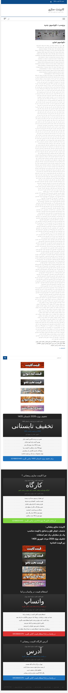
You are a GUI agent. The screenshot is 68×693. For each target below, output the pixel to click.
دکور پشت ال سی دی (58, 97)
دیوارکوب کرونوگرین (57, 317)
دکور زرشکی (49, 127)
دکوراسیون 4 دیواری (43, 196)
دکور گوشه (49, 165)
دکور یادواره (59, 188)
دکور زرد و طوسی (55, 127)
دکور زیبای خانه (49, 128)
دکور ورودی (44, 183)
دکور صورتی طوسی (58, 140)
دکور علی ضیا (47, 150)
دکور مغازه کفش (60, 173)
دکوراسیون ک (58, 266)
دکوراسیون (55, 193)
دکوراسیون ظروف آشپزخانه (57, 254)
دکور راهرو (61, 123)
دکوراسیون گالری (51, 269)
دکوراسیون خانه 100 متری (57, 221)
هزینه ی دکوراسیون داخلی (57, 339)
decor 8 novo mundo (55, 70)
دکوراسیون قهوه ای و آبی (46, 264)
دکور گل (38, 163)
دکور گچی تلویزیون (43, 163)
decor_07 (37, 75)
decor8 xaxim (57, 77)
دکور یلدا (43, 188)
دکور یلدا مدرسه (43, 190)
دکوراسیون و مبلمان (44, 291)
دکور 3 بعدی (56, 85)
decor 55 (58, 62)
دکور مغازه (55, 171)
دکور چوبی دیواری (45, 108)
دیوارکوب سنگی (60, 314)
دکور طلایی (51, 141)
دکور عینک (42, 150)
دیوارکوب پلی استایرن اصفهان (55, 311)
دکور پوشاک (54, 98)
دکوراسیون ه (59, 284)
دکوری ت (45, 299)
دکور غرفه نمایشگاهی (54, 153)
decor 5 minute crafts (56, 60)
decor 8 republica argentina (51, 72)
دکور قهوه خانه (54, 160)
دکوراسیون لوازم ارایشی (58, 274)
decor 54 (53, 62)
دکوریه (62, 301)
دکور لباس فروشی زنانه (50, 168)
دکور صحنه (50, 137)
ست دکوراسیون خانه (42, 327)
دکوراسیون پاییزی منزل (57, 213)
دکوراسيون (60, 193)
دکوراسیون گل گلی (42, 271)
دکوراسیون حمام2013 (59, 219)
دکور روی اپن (56, 125)
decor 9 (50, 73)
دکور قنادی (40, 158)
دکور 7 (52, 85)
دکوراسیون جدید (43, 216)
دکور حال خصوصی (48, 110)
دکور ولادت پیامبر (43, 185)
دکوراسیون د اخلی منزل (51, 228)
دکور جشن (41, 103)
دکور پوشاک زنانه (48, 98)
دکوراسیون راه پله (52, 238)
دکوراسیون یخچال (50, 296)
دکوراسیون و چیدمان (59, 287)
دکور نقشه (48, 176)
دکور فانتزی (59, 155)
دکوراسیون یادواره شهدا (48, 294)
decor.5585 (58, 75)
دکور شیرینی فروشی (52, 135)
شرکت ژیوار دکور (46, 329)
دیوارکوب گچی (50, 317)
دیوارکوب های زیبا (50, 320)
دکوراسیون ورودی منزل (44, 292)
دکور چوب (54, 107)
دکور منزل (41, 173)
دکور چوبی (42, 107)
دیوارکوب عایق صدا (58, 316)
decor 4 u (42, 59)
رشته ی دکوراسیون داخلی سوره (51, 324)
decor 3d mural (56, 55)
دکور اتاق (51, 87)
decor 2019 (53, 52)
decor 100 (56, 47)
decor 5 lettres (47, 60)
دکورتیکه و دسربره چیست (56, 299)
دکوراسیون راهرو (58, 239)
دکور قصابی (51, 158)
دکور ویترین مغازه (42, 186)
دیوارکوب (61, 304)
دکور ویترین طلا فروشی (51, 186)
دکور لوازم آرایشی (42, 168)
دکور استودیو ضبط (58, 90)
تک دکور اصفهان (39, 80)
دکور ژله (38, 128)
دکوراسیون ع (48, 254)
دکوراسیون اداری (49, 208)
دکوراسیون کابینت (52, 266)
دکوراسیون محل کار (45, 274)
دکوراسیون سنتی (51, 248)
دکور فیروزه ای (41, 156)
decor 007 (38, 45)
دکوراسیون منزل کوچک (49, 282)
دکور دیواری (55, 122)
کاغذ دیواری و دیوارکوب (45, 332)
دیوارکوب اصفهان (50, 307)
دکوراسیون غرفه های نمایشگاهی (45, 258)
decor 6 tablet (57, 64)
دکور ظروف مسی (56, 146)
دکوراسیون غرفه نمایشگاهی (57, 258)
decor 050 (47, 47)
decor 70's (51, 67)
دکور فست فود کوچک (59, 156)
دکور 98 (41, 85)
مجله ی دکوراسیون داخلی (55, 335)
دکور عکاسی (41, 148)
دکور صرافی (59, 138)
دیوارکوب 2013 (56, 304)
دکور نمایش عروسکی (42, 176)
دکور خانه (45, 113)
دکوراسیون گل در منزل (59, 271)
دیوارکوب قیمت (45, 316)
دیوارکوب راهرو (46, 312)
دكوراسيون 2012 (54, 83)
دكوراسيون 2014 (47, 83)
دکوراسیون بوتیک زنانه (50, 211)
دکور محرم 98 (60, 171)
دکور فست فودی (51, 156)
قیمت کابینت (62, 9)
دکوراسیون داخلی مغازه (48, 234)
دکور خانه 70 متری (51, 115)
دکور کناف (53, 163)
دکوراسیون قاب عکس (59, 261)
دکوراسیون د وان (44, 228)
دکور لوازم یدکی (42, 170)
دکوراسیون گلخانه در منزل (57, 272)
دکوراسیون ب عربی (44, 209)
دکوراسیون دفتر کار (46, 236)
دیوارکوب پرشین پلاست (56, 309)
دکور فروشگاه (50, 155)
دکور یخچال (48, 188)
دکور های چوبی (58, 180)
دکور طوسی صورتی (49, 143)
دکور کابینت (42, 160)
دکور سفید (40, 130)
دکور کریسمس (46, 161)
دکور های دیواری (52, 180)
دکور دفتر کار (43, 120)
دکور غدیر (60, 151)
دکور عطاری (53, 148)
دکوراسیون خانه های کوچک (46, 226)
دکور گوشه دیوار (59, 166)
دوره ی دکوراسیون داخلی (56, 301)
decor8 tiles (50, 77)
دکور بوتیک (43, 93)
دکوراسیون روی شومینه (57, 243)
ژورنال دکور (42, 324)
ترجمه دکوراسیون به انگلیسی (52, 80)
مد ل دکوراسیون (47, 335)
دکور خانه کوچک (59, 117)
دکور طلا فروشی (56, 141)
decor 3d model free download (45, 55)
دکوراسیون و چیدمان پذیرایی (48, 287)
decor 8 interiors (46, 70)
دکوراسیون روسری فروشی (50, 241)
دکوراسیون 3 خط (51, 196)
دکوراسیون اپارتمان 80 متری (46, 203)
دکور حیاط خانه (53, 113)
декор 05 (62, 77)
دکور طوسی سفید (56, 143)
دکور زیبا (54, 128)
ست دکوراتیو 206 (58, 325)
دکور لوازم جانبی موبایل (56, 170)
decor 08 (52, 47)
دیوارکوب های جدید (58, 320)
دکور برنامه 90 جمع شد (58, 93)
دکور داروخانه (40, 118)
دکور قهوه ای (60, 160)
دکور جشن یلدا (45, 105)
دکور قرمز (56, 158)
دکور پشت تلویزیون (50, 97)
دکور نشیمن (60, 176)
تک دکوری (47, 82)
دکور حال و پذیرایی (41, 110)
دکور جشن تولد (59, 105)
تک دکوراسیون (52, 82)
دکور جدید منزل (46, 103)
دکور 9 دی (49, 85)
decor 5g (40, 64)
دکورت (40, 297)
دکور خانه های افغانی (45, 117)
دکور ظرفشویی (52, 145)
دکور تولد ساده (59, 102)
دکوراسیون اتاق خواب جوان (49, 204)
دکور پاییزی (49, 95)
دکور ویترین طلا (59, 186)
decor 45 (37, 60)
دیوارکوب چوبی (52, 312)
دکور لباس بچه (44, 166)
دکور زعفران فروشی (42, 127)
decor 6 (44, 64)
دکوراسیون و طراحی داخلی (57, 289)
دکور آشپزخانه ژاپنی (57, 87)
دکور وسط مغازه (51, 185)
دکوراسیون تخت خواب (46, 214)
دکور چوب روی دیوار (48, 107)
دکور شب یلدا (59, 133)
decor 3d (58, 54)
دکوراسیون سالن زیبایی (55, 244)
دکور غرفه (46, 151)
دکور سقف (58, 132)
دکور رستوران (56, 123)
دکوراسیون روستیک (59, 241)
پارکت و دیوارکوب (43, 78)
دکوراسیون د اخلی (60, 228)
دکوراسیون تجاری (58, 42)
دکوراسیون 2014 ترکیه (48, 194)
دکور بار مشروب (59, 92)
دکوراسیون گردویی (43, 269)
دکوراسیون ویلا (56, 294)
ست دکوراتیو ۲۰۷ (51, 325)
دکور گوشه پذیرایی (43, 165)
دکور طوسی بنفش (40, 141)
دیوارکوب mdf (43, 304)
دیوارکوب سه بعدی (52, 314)
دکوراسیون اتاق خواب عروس (55, 206)
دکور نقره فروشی (54, 176)
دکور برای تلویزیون (42, 92)
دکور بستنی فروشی (49, 93)
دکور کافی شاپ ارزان (59, 161)
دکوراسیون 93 (49, 198)
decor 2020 (58, 52)
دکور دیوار (60, 122)
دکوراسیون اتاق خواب (59, 204)
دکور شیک (40, 135)
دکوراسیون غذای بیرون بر (50, 256)
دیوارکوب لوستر (44, 317)
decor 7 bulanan (44, 67)
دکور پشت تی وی (59, 98)
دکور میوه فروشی (46, 175)
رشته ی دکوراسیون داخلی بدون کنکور (49, 322)
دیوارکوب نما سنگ (59, 319)
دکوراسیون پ (43, 211)
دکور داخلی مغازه (46, 118)
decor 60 (53, 65)
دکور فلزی (46, 156)
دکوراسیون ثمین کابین (51, 216)
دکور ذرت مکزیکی (41, 122)
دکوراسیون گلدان (48, 272)
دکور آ (39, 85)
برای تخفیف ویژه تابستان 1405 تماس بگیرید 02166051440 (32, 459)
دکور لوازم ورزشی (49, 170)
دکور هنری (51, 181)
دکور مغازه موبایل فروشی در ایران (50, 173)
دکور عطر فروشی (47, 148)
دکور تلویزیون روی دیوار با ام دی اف (50, 100)
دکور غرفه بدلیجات (40, 151)
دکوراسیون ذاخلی (59, 238)
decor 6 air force (49, 64)
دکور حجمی (56, 112)
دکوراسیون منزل (46, 277)
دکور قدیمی (60, 158)
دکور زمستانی (59, 128)
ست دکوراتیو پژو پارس (58, 327)
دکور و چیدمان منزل (55, 183)
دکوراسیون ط (56, 253)
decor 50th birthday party (45, 62)
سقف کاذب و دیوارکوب (54, 329)
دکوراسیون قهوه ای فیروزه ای (56, 264)
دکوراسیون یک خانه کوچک (47, 297)
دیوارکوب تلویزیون (58, 312)
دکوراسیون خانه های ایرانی (57, 226)
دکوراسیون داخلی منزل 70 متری (56, 236)
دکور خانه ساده (44, 115)
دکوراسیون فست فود (48, 259)
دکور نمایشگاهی (49, 178)
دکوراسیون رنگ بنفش (43, 239)
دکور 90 (45, 85)
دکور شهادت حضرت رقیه (44, 133)
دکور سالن (60, 130)
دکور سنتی (48, 132)
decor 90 (55, 73)
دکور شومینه (58, 135)
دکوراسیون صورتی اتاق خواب (55, 251)
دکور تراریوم (42, 98)
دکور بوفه (60, 95)
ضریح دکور (40, 329)
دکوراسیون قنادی (59, 262)
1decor (52, 45)
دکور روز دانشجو (50, 123)
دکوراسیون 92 (55, 198)
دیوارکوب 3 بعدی (49, 304)
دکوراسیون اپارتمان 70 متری (57, 203)
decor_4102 (47, 75)
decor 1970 (44, 50)
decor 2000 (41, 52)
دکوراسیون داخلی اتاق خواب (48, 231)
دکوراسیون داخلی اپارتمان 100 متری (55, 229)
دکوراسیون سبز (48, 244)
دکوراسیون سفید (42, 246)
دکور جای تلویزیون (57, 103)
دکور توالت (41, 100)
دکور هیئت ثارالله (40, 181)
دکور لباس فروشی (59, 168)
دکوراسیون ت (59, 214)
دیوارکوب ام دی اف (42, 307)
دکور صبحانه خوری (55, 137)
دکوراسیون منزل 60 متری (48, 279)
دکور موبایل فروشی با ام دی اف (56, 175)
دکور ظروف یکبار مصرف (42, 146)
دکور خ (48, 113)
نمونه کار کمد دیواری (63, 23)
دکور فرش (55, 155)
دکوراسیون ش (59, 249)
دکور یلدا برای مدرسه (58, 190)
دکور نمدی (44, 178)
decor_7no (52, 75)
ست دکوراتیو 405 (44, 325)
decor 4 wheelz (57, 59)
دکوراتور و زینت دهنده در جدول (53, 191)
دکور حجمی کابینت (50, 112)
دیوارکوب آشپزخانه (59, 306)
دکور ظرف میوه (59, 145)
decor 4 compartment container (53, 57)
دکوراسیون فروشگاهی (56, 259)
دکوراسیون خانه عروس (48, 224)
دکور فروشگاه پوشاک (43, 155)
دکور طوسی (46, 141)
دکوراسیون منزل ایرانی (58, 282)
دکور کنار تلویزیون (58, 163)
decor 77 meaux (52, 69)
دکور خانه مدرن (53, 117)
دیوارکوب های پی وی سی (50, 319)
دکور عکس (60, 150)
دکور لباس (49, 166)
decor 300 (40, 54)
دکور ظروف (47, 145)
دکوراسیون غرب (41, 256)
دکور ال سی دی (47, 90)
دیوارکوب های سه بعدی (41, 320)
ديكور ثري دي (44, 301)
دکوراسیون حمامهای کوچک (49, 219)
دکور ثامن (40, 102)
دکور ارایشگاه (48, 88)
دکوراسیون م (51, 274)
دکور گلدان (53, 165)
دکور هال (40, 178)
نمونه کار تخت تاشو (63, 26)
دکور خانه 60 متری (59, 115)
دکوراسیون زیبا (50, 243)
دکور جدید (52, 103)
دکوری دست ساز (40, 299)
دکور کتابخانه (52, 161)
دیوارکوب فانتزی (51, 316)
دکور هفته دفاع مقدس (57, 181)
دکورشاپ (49, 299)
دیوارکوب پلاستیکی (48, 309)
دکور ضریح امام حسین (50, 140)
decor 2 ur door (50, 50)
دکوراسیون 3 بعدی (58, 196)
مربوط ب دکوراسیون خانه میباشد (55, 337)
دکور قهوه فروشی (48, 160)
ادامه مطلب (60, 348)
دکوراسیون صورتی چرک (45, 251)
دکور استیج (52, 90)
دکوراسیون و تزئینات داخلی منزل (55, 286)
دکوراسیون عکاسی (42, 254)
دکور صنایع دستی (53, 138)
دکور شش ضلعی (52, 133)
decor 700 (56, 67)
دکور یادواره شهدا (53, 188)
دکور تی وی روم (49, 102)
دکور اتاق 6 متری (46, 87)
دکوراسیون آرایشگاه (45, 199)
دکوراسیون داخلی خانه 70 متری (56, 233)
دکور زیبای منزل (43, 128)
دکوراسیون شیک (53, 249)
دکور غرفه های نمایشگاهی (45, 153)
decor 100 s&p (48, 49)
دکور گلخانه (58, 165)
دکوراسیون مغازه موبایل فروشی (56, 277)
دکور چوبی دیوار (52, 108)
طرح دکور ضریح (49, 330)
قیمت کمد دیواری (62, 13)
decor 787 (59, 69)
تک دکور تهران (57, 82)
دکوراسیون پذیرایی (49, 213)
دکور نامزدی (40, 175)
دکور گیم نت (53, 166)
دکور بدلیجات (48, 92)
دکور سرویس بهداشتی (46, 130)
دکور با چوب (41, 90)
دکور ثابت (43, 102)
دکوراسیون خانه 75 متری (48, 223)
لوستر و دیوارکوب (57, 334)
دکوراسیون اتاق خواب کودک (44, 206)
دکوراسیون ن (42, 282)
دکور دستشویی (50, 120)
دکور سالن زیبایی (55, 130)
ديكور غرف (55, 302)
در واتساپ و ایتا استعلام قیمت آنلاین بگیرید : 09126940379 (34, 634)
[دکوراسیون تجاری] (50, 35)
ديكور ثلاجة (59, 302)
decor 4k (42, 60)
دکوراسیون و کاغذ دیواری (53, 291)
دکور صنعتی (39, 138)
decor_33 (42, 75)
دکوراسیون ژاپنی (43, 243)
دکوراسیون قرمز (44, 261)
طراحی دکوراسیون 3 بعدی (58, 330)
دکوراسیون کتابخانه (57, 267)
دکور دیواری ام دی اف (49, 122)
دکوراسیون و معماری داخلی (54, 292)
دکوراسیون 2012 (49, 193)
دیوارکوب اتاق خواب (51, 306)
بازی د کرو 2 (58, 78)
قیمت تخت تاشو (62, 16)
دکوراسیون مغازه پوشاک (51, 276)
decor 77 (46, 69)
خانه (59, 6)
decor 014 (44, 45)
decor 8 (40, 70)
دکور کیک (49, 163)
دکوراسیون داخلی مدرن (57, 234)
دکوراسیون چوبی (60, 218)
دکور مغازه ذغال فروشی (48, 171)
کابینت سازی (56, 9)
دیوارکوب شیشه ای (45, 314)
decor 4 (43, 57)
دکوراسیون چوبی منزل (52, 218)
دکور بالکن (53, 92)
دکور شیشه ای (45, 135)
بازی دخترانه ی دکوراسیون (51, 78)
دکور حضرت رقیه (43, 112)
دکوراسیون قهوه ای (51, 262)
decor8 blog (44, 77)
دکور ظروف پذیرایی (41, 145)
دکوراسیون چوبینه (44, 218)
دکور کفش (41, 161)
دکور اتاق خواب (39, 87)
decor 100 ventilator (56, 49)
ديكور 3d (49, 301)
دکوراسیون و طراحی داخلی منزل (46, 289)
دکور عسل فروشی (58, 148)
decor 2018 (47, 52)
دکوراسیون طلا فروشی (49, 253)
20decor (57, 45)
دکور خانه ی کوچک (58, 118)
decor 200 (56, 50)
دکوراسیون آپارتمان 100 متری (55, 199)
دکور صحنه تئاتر (44, 137)
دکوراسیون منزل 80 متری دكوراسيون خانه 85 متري (51, 281)
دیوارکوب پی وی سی (46, 311)
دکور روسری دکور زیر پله (42, 123)
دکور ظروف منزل (50, 146)
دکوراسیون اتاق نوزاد (57, 208)
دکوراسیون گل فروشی (50, 271)
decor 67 (58, 65)
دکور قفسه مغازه (45, 158)
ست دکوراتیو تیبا (50, 327)
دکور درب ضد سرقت (57, 120)
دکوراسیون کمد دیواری (58, 269)
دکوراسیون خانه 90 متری (58, 224)
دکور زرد (59, 127)
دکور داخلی (53, 118)
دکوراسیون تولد (59, 216)
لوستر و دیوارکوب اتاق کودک (48, 334)
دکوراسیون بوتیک (59, 211)
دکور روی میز (45, 125)
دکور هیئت (47, 181)
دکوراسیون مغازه (59, 276)
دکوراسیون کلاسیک (49, 267)
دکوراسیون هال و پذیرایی (51, 284)
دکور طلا (61, 141)
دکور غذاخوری (51, 151)
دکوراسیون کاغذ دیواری (44, 266)
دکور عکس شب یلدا (54, 150)
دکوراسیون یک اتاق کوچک (57, 297)
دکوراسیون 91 (61, 198)
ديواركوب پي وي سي (49, 302)
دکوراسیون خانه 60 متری (47, 221)
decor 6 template (47, 65)
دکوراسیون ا (47, 201)
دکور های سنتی (46, 180)
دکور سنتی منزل (43, 132)
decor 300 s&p (52, 54)
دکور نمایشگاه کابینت (56, 178)
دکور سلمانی (53, 132)
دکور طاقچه (43, 140)
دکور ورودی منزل (57, 185)
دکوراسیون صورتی (46, 249)
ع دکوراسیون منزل (42, 330)
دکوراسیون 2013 (42, 193)
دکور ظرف (44, 143)
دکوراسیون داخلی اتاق (58, 231)
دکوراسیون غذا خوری (59, 256)
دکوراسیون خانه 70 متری (58, 223)
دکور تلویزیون (60, 100)
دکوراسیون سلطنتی (58, 248)
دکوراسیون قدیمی (51, 261)
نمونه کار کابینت (62, 19)
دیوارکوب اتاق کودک (43, 306)
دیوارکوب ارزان (56, 307)
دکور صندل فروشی (45, 138)
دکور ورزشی (49, 183)
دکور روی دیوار (51, 125)
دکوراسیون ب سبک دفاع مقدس (55, 209)
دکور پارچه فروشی (55, 95)
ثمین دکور (43, 82)
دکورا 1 (60, 191)
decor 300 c (45, 54)
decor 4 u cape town (49, 59)
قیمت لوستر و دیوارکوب (54, 332)
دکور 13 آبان (41, 83)
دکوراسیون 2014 (56, 194)
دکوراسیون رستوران (51, 239)
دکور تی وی (54, 102)
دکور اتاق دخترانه (54, 88)
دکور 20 (61, 85)
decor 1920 (38, 50)
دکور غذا (55, 151)
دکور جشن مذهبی (52, 105)
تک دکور (44, 80)
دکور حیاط (59, 113)
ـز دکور (61, 45)
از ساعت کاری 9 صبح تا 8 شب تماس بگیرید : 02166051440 (34, 521)
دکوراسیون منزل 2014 (57, 279)
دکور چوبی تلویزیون (58, 108)
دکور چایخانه (59, 107)
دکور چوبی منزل (59, 110)
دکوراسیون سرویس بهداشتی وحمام (54, 246)
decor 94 (59, 73)
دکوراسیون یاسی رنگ (58, 296)
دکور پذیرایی (44, 95)
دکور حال (54, 110)
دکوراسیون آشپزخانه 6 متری (55, 201)
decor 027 (42, 47)
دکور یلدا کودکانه (50, 190)
